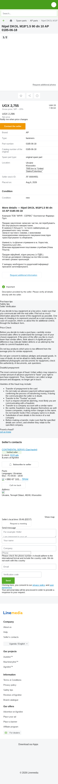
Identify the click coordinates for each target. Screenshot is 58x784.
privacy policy (39, 585)
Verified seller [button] (12, 452)
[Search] (54, 13)
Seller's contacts (11, 637)
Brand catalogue (10, 700)
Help (5, 632)
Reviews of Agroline (12, 695)
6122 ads (14, 455)
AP (27, 132)
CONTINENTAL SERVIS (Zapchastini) (19, 449)
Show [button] (25, 479)
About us (7, 627)
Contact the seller (12, 126)
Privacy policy (9, 685)
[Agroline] (11, 20)
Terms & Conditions (12, 680)
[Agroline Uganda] (18, 4)
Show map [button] (49, 517)
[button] (54, 4)
